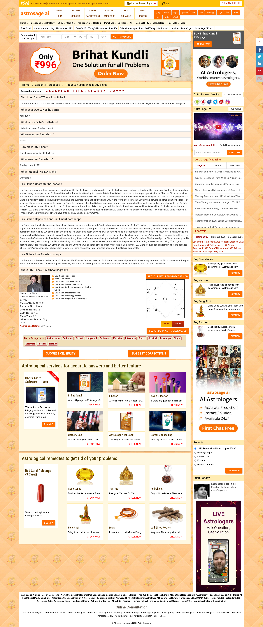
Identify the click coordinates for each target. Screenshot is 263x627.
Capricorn (109, 16)
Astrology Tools (62, 601)
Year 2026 (235, 165)
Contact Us (104, 601)
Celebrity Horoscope (47, 84)
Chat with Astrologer (141, 3)
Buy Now (205, 44)
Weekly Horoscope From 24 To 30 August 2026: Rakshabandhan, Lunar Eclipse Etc (219, 178)
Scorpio (76, 16)
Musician (117, 338)
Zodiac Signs (108, 595)
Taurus (76, 10)
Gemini (92, 10)
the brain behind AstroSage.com (224, 487)
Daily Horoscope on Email (232, 145)
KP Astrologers (119, 616)
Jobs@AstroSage (191, 601)
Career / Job (203, 456)
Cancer (109, 10)
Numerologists (146, 612)
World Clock (67, 595)
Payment (127, 601)
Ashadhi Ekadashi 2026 (232, 241)
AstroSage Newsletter (205, 145)
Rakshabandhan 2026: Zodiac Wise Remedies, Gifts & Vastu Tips (219, 220)
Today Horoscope (86, 3)
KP (131, 23)
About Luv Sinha (62, 278)
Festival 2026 (201, 237)
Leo (126, 10)
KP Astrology (200, 595)
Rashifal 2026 (53, 3)
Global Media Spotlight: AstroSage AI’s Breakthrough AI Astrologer (61, 598)
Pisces (143, 16)
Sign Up (235, 3)
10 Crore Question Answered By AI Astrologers (120, 598)
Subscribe (235, 109)
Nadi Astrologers (137, 616)
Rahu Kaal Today (147, 28)
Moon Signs (187, 28)
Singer (177, 338)
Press (212, 595)
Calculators (159, 23)
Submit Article (90, 601)
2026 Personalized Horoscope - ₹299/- (217, 448)
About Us (116, 601)
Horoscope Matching (44, 28)
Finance (201, 460)
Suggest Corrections (149, 353)
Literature (130, 338)
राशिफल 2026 (80, 28)
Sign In (226, 3)
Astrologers (80, 595)
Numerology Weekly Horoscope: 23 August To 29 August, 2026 (219, 190)
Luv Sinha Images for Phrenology (70, 298)
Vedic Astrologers (205, 612)
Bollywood (105, 338)
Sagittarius (93, 16)
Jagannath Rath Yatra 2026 (207, 241)
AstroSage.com (144, 623)
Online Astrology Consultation (82, 612)
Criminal (152, 338)
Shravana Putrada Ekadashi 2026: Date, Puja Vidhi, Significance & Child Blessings (219, 184)
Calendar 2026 (102, 3)
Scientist (30, 344)
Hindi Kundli (163, 28)
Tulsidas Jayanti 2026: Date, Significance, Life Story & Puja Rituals (219, 227)
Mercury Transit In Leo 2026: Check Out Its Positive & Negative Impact (219, 214)
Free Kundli (26, 28)
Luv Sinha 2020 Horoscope (67, 293)
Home (23, 23)
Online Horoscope (128, 28)
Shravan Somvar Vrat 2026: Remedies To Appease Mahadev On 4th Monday (219, 171)
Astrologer (165, 338)
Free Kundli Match (147, 595)
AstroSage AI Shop (204, 28)
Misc (183, 23)
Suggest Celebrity (60, 353)
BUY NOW (48, 424)
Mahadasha (94, 595)
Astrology (49, 23)
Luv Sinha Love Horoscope (67, 281)
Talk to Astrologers (32, 612)
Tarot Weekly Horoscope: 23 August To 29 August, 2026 (219, 202)
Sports (142, 338)
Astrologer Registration (213, 601)
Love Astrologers (164, 612)
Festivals (172, 23)
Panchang (109, 23)
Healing (97, 23)
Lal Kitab (175, 28)
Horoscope (35, 23)
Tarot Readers (129, 612)
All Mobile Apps (232, 94)
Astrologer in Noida (126, 595)
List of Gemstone (50, 595)
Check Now (93, 404)
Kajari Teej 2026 (215, 251)
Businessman (53, 338)
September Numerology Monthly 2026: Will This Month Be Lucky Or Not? (219, 208)
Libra (59, 16)
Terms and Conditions (159, 601)
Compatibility (142, 23)
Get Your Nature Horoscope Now (167, 276)
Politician (68, 338)
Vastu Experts (223, 612)
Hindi (218, 165)
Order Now (234, 470)
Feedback (77, 601)
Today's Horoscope (97, 28)
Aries (59, 10)
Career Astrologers (184, 612)
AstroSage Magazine (208, 159)
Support (176, 601)
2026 (60, 23)
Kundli (43, 3)
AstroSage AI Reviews (156, 598)
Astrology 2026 (45, 601)
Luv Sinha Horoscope (64, 276)
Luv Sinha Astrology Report (67, 296)
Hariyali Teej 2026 (221, 245)
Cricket (79, 338)
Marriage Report (205, 452)
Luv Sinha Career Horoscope (68, 284)
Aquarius (126, 16)
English (201, 165)
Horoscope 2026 (68, 3)
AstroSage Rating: (30, 326)
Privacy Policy (140, 601)
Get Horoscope (122, 37)
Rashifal (35, 3)
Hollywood (91, 338)
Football (42, 344)
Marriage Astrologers (110, 612)
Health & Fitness (205, 464)
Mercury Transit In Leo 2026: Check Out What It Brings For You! (219, 196)
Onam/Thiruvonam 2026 (221, 248)
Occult (70, 23)
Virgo (143, 10)
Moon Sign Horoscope (181, 595)
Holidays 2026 (218, 237)
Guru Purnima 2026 (202, 245)
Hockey (53, 344)
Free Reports (83, 23)
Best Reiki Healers (156, 616)
